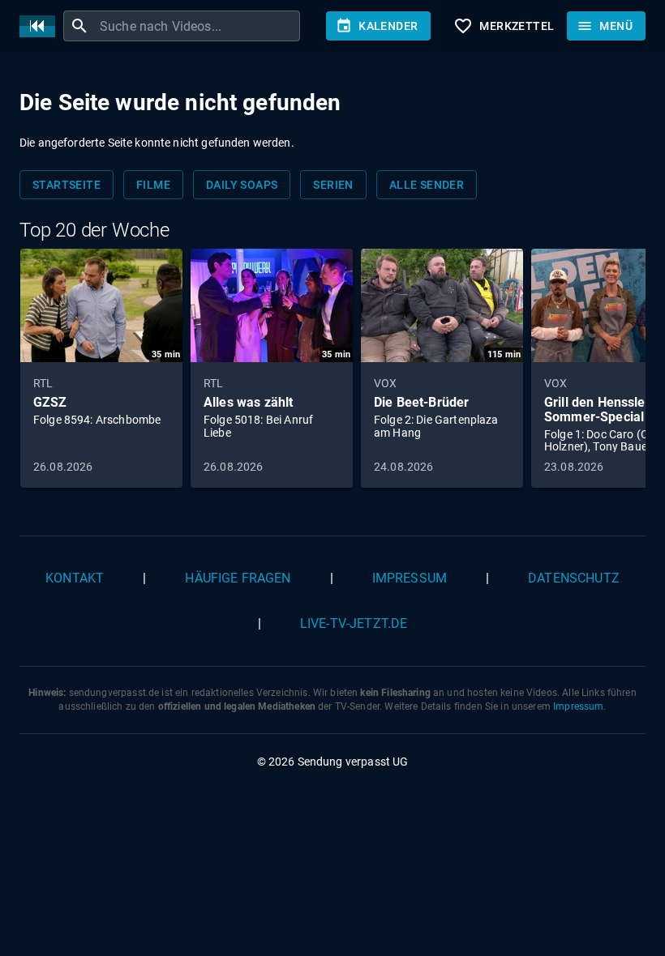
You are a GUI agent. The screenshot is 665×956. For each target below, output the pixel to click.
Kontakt (74, 578)
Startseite (66, 184)
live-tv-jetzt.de (353, 623)
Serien (333, 184)
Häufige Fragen (237, 578)
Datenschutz (574, 578)
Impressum (409, 578)
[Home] (41, 26)
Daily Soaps (241, 184)
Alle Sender (426, 184)
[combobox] (198, 26)
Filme (153, 184)
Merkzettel (503, 26)
